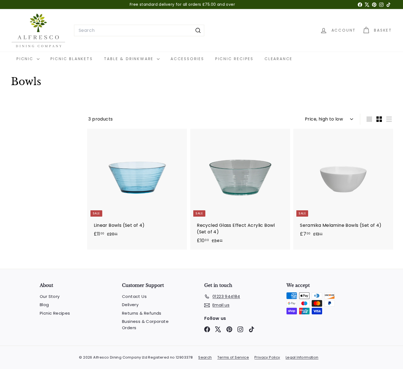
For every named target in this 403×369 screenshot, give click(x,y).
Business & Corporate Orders (145, 324)
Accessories (187, 59)
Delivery (130, 305)
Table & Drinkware (129, 59)
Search (205, 357)
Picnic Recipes (234, 59)
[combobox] (139, 30)
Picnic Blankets (71, 59)
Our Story (50, 296)
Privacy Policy (267, 357)
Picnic (25, 59)
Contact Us (134, 296)
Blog (44, 305)
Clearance (279, 59)
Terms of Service (233, 357)
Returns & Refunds (141, 313)
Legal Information (302, 357)
